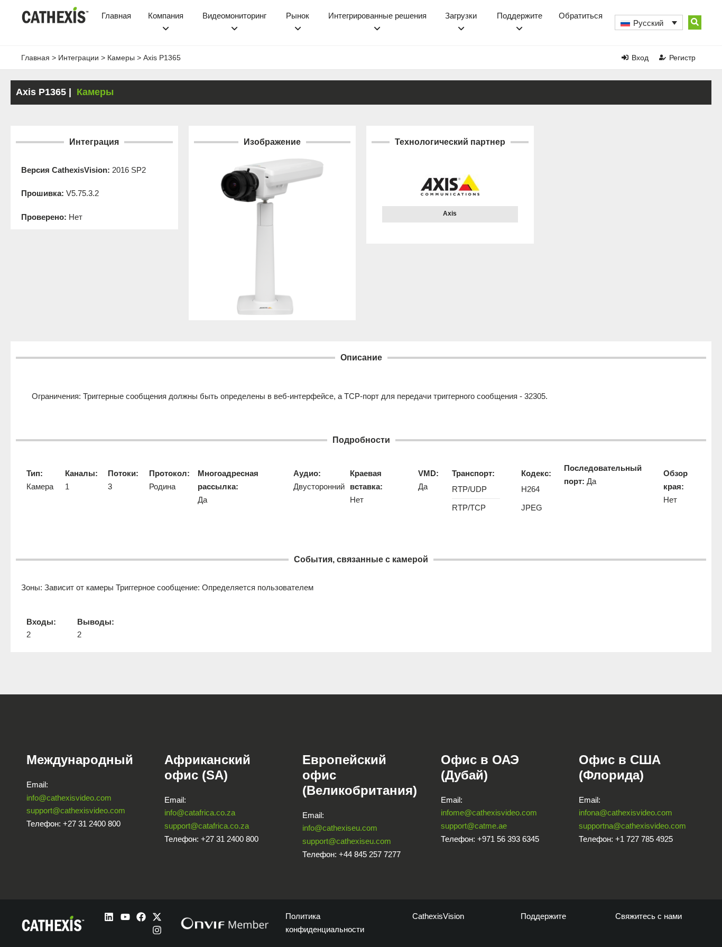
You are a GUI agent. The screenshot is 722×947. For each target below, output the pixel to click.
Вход (640, 57)
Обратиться (581, 15)
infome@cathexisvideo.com (489, 812)
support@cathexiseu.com (346, 841)
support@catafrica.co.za (206, 825)
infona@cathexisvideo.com (625, 812)
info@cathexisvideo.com (69, 797)
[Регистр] (662, 57)
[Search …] (694, 22)
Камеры (121, 57)
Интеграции (78, 57)
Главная (116, 15)
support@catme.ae (474, 825)
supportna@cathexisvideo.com (632, 825)
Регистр (682, 57)
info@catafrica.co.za (199, 812)
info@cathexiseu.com (339, 827)
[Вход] (625, 57)
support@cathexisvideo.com (75, 810)
